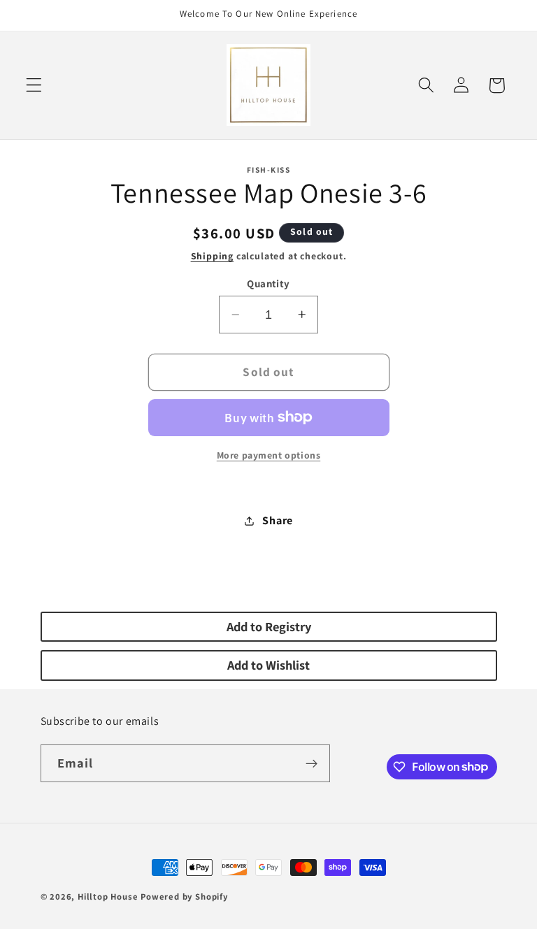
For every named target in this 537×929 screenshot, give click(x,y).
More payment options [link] (269, 455)
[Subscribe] (311, 763)
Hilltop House (108, 896)
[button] (34, 85)
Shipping (212, 256)
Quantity (268, 283)
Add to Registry (269, 626)
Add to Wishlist (268, 664)
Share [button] (277, 520)
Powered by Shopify (184, 896)
